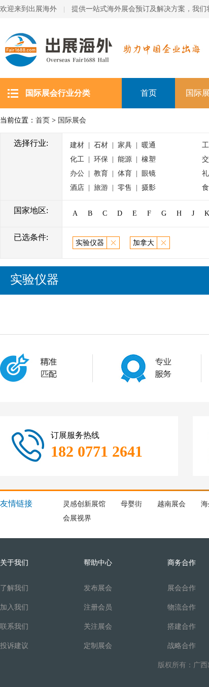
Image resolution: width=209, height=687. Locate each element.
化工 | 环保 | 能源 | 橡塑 (113, 159)
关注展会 (98, 626)
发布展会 (98, 588)
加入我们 (14, 607)
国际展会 (72, 120)
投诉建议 (14, 646)
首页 (149, 93)
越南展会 (171, 504)
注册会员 (98, 607)
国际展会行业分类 (57, 93)
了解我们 (14, 588)
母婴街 (131, 504)
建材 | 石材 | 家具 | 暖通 (113, 145)
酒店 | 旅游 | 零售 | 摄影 (113, 187)
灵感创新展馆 (84, 504)
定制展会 (98, 646)
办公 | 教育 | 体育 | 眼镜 (113, 173)
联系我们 (14, 626)
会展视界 (77, 518)
